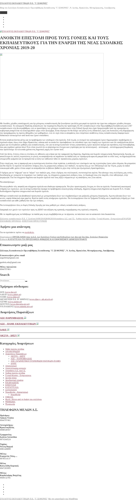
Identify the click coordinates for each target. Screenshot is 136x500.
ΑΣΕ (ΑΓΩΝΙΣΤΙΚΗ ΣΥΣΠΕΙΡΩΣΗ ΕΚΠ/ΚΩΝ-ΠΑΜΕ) (36, 361)
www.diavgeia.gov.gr (20, 304)
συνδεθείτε (29, 232)
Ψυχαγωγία (10, 404)
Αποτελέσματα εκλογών (15, 368)
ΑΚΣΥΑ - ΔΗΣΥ (9, 335)
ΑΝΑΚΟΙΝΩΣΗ (12, 351)
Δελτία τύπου (11, 378)
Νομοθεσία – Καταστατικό (16, 392)
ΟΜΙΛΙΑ (9, 397)
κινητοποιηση (11, 390)
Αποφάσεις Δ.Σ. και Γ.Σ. (65, 219)
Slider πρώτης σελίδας (14, 349)
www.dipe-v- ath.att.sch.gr (41, 299)
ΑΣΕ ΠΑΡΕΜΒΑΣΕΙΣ (12, 318)
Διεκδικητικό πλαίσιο (14, 380)
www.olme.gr (13, 297)
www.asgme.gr (14, 302)
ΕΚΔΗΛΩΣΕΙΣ (12, 382)
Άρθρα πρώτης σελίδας (86, 219)
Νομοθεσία (15, 394)
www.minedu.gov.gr (23, 306)
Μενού (3, 13)
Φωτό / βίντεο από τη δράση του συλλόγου (23, 399)
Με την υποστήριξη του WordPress (63, 499)
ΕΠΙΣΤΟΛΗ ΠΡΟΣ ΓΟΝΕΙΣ (34, 221)
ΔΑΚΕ (3, 329)
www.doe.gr (10, 292)
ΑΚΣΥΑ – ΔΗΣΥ (18, 356)
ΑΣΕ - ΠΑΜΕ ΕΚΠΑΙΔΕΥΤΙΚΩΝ (18, 324)
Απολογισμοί (11, 366)
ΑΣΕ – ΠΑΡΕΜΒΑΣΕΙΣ (21, 359)
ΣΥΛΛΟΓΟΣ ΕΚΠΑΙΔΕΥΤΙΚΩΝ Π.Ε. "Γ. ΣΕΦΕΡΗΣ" (24, 3)
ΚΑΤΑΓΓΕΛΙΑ (12, 387)
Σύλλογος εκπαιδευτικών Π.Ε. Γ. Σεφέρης (17, 219)
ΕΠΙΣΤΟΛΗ (10, 385)
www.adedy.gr (14, 294)
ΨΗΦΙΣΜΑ (10, 402)
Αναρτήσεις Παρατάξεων (16, 354)
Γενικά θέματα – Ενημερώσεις (18, 375)
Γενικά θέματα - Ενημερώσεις (109, 219)
